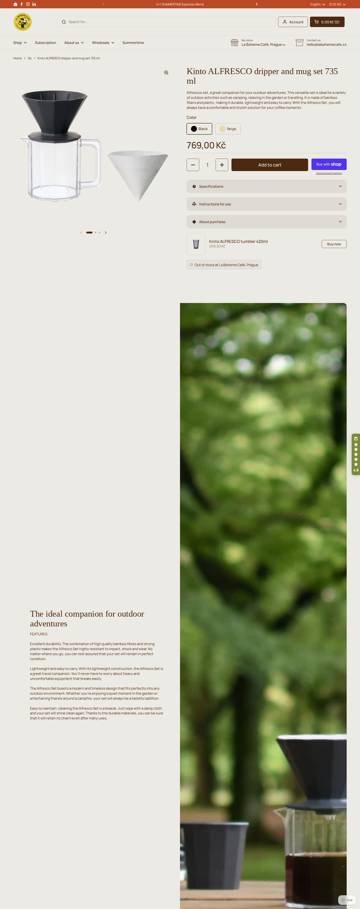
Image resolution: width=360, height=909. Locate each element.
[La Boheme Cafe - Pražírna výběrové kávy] (22, 21)
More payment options (329, 173)
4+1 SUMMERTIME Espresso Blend (180, 4)
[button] (327, 22)
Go (30, 58)
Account (296, 22)
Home (17, 58)
